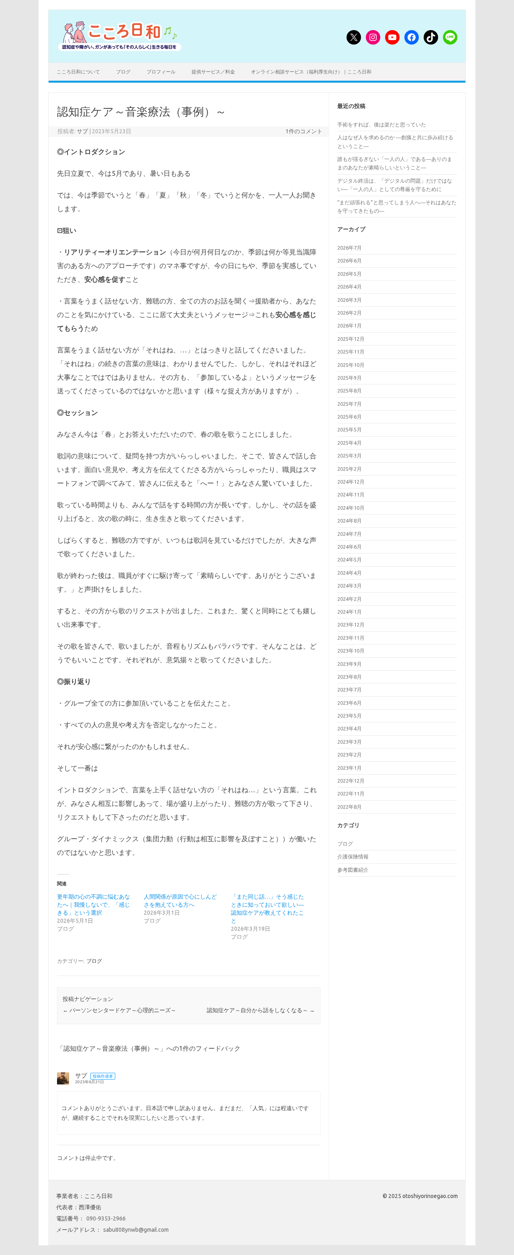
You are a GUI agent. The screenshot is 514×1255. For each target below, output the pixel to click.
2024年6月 (349, 546)
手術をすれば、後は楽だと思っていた (381, 124)
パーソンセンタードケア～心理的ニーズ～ (119, 1010)
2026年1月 (349, 325)
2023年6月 (349, 703)
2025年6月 (349, 416)
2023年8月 (349, 676)
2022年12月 (351, 780)
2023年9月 (349, 664)
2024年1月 (349, 611)
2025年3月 (349, 455)
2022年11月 (351, 793)
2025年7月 (349, 404)
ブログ (123, 71)
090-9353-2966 (106, 1218)
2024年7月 (349, 534)
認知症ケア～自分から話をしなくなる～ (261, 1010)
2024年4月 (349, 573)
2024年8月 (349, 520)
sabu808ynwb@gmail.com (136, 1230)
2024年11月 (351, 494)
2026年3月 (349, 300)
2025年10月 (351, 365)
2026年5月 (349, 274)
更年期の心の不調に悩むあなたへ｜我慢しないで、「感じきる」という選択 (93, 904)
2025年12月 (351, 339)
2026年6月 (349, 260)
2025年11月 (351, 351)
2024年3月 (349, 585)
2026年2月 (349, 312)
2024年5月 (349, 559)
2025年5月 (349, 429)
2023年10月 (351, 650)
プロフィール (161, 71)
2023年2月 (349, 754)
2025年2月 (349, 469)
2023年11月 (351, 638)
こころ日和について (78, 71)
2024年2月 (349, 599)
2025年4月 (349, 442)
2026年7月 (349, 247)
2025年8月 (349, 390)
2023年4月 (349, 728)
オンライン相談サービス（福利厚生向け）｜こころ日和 (311, 71)
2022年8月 (349, 807)
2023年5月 (349, 715)
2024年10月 (351, 508)
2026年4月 (349, 286)
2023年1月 (349, 768)
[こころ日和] (119, 49)
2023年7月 (349, 689)
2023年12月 (351, 624)
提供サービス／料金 (213, 71)
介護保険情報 (353, 856)
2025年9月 (349, 377)
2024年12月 (351, 481)
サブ (82, 131)
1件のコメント (304, 131)
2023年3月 (349, 741)
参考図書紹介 (353, 870)
